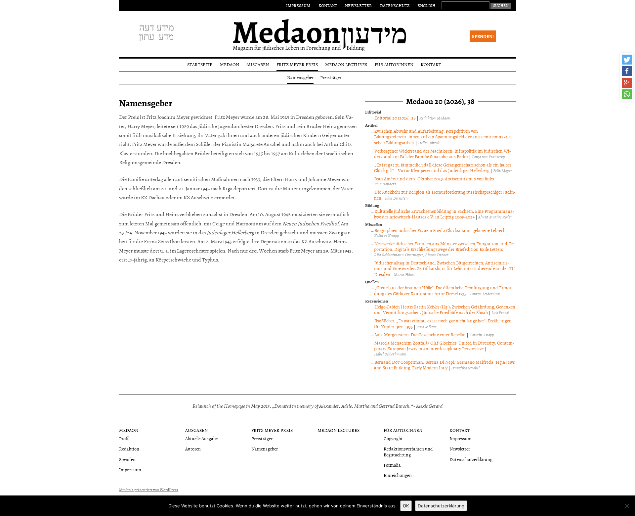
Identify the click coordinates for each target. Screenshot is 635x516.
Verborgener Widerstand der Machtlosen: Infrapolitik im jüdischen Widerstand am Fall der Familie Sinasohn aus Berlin (442, 153)
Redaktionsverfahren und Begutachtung (408, 451)
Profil (124, 438)
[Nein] (626, 505)
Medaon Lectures (346, 64)
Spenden (127, 459)
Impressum (298, 5)
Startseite (199, 64)
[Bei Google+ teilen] (627, 83)
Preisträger (330, 77)
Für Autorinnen (394, 64)
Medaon (229, 64)
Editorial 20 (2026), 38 (395, 117)
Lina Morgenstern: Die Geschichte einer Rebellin (420, 334)
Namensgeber (300, 77)
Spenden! (483, 36)
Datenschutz (394, 5)
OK (406, 505)
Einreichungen (398, 475)
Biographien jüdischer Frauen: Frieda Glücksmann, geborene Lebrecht (440, 230)
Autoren (193, 448)
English (426, 5)
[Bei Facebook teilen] (627, 71)
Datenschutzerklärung (470, 459)
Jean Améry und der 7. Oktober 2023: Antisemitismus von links (434, 178)
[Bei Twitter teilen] (627, 60)
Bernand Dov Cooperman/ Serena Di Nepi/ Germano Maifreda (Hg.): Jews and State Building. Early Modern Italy (444, 364)
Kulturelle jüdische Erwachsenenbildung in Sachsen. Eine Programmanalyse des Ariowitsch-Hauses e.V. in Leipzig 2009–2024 (444, 214)
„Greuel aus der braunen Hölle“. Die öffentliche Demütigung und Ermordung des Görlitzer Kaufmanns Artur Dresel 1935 (443, 290)
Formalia (392, 464)
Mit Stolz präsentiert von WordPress (148, 490)
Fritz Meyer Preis (297, 64)
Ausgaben (257, 64)
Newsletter (358, 5)
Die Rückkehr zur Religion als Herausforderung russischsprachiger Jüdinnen (445, 194)
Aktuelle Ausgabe (201, 438)
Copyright (393, 438)
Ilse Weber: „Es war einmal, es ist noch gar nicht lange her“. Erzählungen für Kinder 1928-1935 (443, 323)
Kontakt (327, 5)
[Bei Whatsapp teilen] (627, 94)
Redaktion (129, 448)
